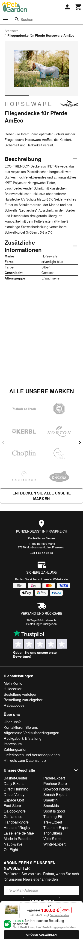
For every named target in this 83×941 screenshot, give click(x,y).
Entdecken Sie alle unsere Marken (41, 495)
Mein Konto (13, 683)
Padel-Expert (54, 778)
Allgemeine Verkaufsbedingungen (31, 732)
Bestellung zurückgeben (41, 624)
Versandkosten (59, 915)
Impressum (13, 743)
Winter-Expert (54, 844)
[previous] (3, 442)
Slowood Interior (56, 789)
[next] (80, 442)
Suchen (27, 19)
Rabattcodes (14, 705)
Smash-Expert (55, 794)
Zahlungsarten (15, 749)
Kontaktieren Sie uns (41, 538)
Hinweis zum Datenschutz (25, 760)
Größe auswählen (41, 935)
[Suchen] (17, 19)
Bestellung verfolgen (20, 694)
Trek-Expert (52, 822)
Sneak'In (50, 800)
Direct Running (16, 789)
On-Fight (11, 849)
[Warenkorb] (78, 7)
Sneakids (51, 805)
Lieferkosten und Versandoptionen (32, 754)
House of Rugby (17, 827)
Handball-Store (16, 822)
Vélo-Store (52, 838)
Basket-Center (15, 778)
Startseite (11, 30)
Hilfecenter (12, 688)
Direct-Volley (14, 794)
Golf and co (13, 816)
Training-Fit (52, 816)
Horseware (29, 103)
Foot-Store (12, 805)
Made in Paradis (17, 838)
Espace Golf (14, 800)
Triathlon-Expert (56, 827)
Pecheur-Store (55, 783)
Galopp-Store (15, 811)
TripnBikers (52, 833)
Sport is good (54, 811)
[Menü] (5, 19)
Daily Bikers (14, 783)
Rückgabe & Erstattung (23, 738)
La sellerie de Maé (19, 833)
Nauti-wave (13, 844)
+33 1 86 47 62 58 (41, 553)
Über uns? (12, 721)
